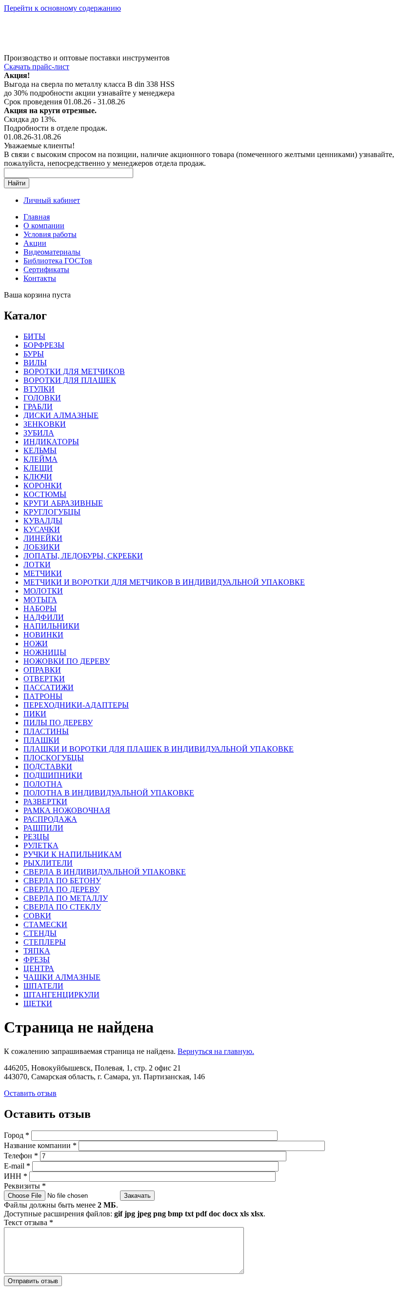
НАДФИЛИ (43, 617)
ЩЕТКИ (37, 1003)
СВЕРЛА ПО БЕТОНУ (62, 880)
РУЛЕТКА (41, 845)
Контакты (39, 278)
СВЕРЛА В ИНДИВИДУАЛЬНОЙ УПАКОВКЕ (104, 872)
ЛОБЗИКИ (41, 547)
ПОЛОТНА (42, 784)
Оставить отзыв (30, 1093)
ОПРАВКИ (42, 670)
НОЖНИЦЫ (44, 652)
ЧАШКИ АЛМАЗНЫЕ (61, 977)
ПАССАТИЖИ (48, 687)
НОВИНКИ (43, 635)
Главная (36, 217)
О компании (43, 225)
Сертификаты (46, 269)
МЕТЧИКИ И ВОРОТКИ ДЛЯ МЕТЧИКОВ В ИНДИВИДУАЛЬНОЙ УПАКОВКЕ (164, 582)
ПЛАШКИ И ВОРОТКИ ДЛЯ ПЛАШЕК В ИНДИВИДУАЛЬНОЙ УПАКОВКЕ (158, 749)
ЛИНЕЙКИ (42, 538)
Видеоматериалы (51, 252)
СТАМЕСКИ (45, 924)
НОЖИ (35, 643)
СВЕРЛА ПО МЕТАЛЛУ (65, 898)
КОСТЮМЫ (44, 494)
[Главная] (74, 49)
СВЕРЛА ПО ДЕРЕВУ (61, 889)
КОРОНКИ (42, 485)
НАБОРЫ (40, 608)
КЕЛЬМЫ (40, 450)
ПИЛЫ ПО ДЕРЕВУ (58, 722)
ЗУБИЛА (38, 433)
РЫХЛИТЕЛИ (48, 863)
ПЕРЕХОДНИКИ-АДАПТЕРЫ (76, 705)
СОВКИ (37, 916)
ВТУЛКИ (39, 389)
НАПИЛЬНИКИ (51, 626)
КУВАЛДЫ (42, 520)
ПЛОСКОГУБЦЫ (53, 758)
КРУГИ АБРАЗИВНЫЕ (63, 503)
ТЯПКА (36, 951)
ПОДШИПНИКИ (52, 775)
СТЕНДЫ (40, 933)
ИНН (15, 1176)
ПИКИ (34, 714)
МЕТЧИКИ (42, 573)
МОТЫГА (40, 599)
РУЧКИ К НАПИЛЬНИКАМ (72, 854)
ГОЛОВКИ (42, 398)
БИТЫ (34, 336)
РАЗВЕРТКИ (45, 801)
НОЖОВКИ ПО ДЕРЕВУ (66, 661)
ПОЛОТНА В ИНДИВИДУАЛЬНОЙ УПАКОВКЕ (108, 793)
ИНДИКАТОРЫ (51, 441)
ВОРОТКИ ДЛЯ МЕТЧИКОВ (74, 371)
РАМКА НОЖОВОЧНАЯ (66, 810)
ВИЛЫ (35, 362)
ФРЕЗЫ (36, 959)
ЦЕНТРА (38, 968)
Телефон (21, 1155)
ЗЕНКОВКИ (44, 424)
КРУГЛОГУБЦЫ (51, 512)
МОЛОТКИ (43, 591)
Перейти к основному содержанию (62, 8)
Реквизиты (25, 1186)
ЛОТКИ (37, 564)
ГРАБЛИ (38, 406)
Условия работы (50, 234)
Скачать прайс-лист (36, 66)
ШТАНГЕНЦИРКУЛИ (61, 995)
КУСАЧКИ (41, 529)
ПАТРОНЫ (42, 696)
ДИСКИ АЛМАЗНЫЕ (61, 415)
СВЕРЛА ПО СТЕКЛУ (62, 907)
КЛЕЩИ (38, 468)
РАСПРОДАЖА (50, 819)
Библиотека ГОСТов (57, 261)
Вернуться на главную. (216, 1051)
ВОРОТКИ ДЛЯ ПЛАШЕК (69, 380)
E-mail (17, 1166)
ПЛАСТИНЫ (46, 731)
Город (16, 1135)
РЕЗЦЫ (36, 837)
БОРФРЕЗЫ (43, 345)
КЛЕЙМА (40, 459)
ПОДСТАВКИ (47, 766)
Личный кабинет (51, 200)
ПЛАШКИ (41, 740)
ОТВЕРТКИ (44, 679)
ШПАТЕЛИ (43, 986)
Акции (34, 243)
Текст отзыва (28, 1222)
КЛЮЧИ (37, 477)
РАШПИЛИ (43, 828)
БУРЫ (33, 354)
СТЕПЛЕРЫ (44, 942)
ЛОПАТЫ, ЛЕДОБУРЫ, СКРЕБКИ (83, 556)
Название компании (40, 1145)
